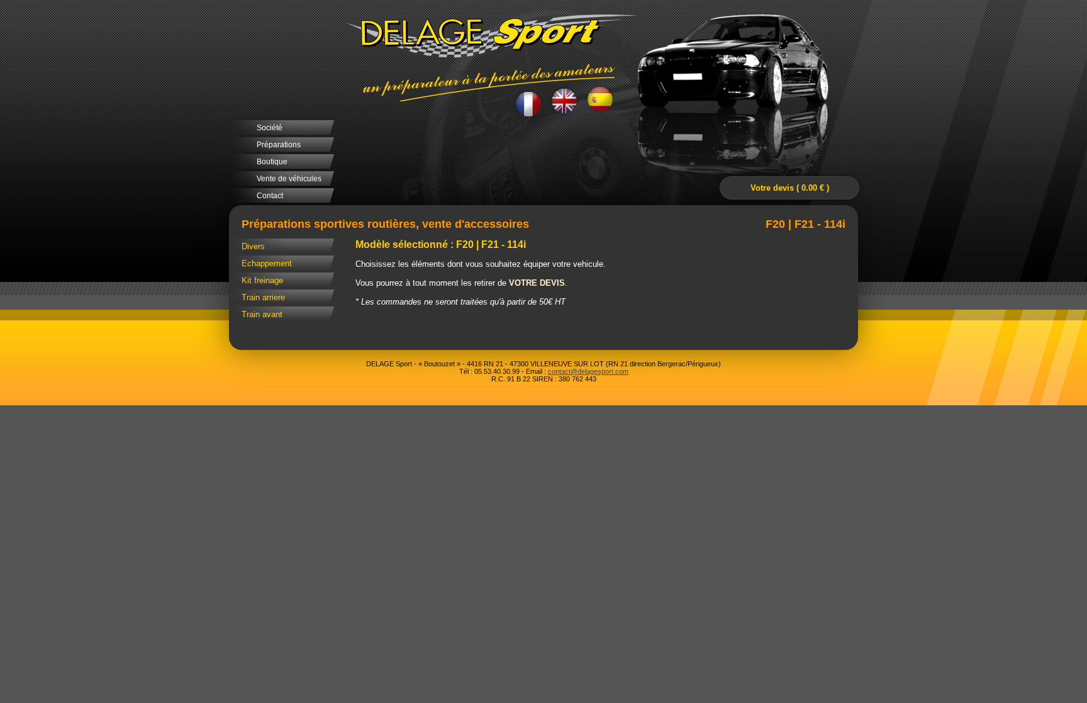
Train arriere (263, 297)
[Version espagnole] (600, 100)
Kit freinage (262, 280)
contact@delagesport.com (588, 371)
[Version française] (528, 102)
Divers (253, 246)
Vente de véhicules (289, 178)
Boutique (272, 161)
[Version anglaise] (564, 101)
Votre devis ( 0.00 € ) (789, 188)
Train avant (262, 314)
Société (269, 127)
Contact (270, 195)
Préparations (279, 144)
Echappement (267, 263)
